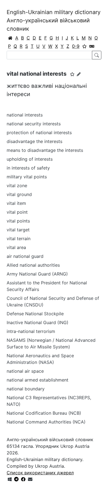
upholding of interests (30, 159)
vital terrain (18, 238)
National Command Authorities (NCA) (46, 422)
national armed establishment (37, 380)
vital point (17, 212)
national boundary (26, 388)
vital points (18, 221)
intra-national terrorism (31, 331)
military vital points (27, 176)
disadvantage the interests (34, 141)
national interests (25, 115)
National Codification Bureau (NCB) (44, 413)
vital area (16, 247)
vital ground (19, 194)
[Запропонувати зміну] (79, 74)
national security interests (34, 123)
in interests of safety (28, 168)
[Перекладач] (92, 46)
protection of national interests (39, 132)
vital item (16, 203)
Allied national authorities (33, 265)
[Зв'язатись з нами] (30, 479)
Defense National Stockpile (35, 313)
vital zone (17, 185)
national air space (25, 371)
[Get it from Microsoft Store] (10, 479)
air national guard (25, 256)
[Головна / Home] (10, 37)
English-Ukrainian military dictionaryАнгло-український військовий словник (54, 20)
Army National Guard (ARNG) (37, 274)
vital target (18, 229)
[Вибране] (84, 46)
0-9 (75, 46)
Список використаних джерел (40, 472)
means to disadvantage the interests (45, 150)
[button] (72, 74)
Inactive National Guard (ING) (37, 322)
